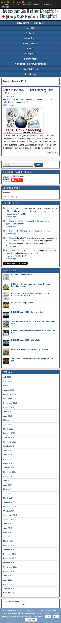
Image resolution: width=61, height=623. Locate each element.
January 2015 (8, 589)
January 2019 (8, 437)
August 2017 (8, 476)
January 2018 (8, 468)
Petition (30, 48)
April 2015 (7, 584)
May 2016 (7, 532)
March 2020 (8, 386)
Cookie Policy (30, 38)
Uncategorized (22, 102)
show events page (10, 197)
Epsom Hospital (11, 99)
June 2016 (7, 528)
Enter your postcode (11, 601)
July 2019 (7, 412)
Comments (9, 105)
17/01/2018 (9, 96)
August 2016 (8, 519)
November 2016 (9, 506)
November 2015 (9, 558)
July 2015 (7, 575)
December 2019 (9, 394)
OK (48, 616)
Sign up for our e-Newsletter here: (30, 64)
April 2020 (7, 381)
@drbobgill (30, 221)
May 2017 (7, 489)
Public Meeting (25, 99)
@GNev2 (25, 208)
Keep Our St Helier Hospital (16, 2)
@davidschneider (42, 221)
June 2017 (7, 485)
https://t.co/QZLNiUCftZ (16, 256)
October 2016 (8, 511)
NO (55, 616)
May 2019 (7, 420)
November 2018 (9, 442)
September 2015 (10, 567)
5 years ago (11, 217)
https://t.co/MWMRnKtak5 (36, 243)
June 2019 (7, 416)
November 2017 (9, 472)
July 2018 (7, 450)
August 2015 (8, 571)
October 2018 (8, 446)
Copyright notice (30, 43)
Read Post (52, 152)
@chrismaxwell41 (13, 208)
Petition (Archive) (30, 53)
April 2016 (7, 537)
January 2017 (8, 502)
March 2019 (8, 429)
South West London (41, 99)
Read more (31, 620)
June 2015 (7, 580)
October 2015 (8, 563)
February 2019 (9, 433)
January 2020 (8, 390)
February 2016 (9, 545)
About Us (31, 28)
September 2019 (10, 403)
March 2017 (8, 498)
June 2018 (7, 455)
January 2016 (8, 550)
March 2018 (8, 463)
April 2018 (7, 459)
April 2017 (7, 494)
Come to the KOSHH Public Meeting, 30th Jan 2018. (28, 91)
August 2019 (8, 407)
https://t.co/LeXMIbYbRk (16, 214)
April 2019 (7, 425)
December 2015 (9, 554)
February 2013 (9, 593)
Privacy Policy (30, 58)
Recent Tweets (10, 203)
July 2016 (7, 524)
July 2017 (7, 481)
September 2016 (10, 515)
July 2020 (7, 377)
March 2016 (8, 541)
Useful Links (30, 74)
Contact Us (30, 33)
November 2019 (9, 399)
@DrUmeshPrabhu (16, 221)
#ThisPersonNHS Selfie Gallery (30, 23)
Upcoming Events (30, 69)
